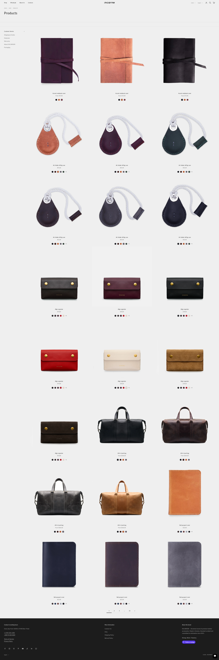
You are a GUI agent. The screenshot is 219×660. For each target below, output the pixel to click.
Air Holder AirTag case (59, 165)
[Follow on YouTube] (23, 648)
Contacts (30, 2)
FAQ (106, 632)
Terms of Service (9, 639)
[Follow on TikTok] (27, 648)
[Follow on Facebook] (5, 648)
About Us (22, 2)
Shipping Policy (109, 635)
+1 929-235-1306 (9, 632)
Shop (5, 2)
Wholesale (13, 2)
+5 (191, 531)
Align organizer (59, 309)
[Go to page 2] (134, 611)
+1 (66, 171)
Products (15, 8)
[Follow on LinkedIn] (32, 648)
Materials (7, 38)
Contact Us (108, 628)
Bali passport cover (184, 525)
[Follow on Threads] (14, 648)
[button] (56, 100)
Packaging (7, 47)
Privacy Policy (8, 641)
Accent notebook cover (59, 93)
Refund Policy (109, 638)
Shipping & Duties (9, 35)
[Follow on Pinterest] (18, 648)
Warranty (7, 41)
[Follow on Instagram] (9, 648)
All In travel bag (122, 453)
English (199, 2)
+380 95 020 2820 (9, 635)
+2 (66, 315)
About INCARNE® (9, 44)
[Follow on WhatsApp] (36, 648)
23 (129, 611)
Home (5, 8)
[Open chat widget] (214, 656)
